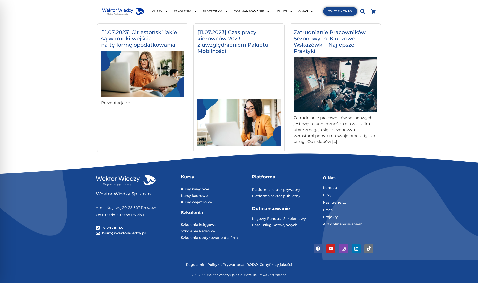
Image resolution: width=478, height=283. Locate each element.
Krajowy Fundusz (267, 218)
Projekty (330, 217)
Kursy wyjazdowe (196, 202)
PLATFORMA (212, 11)
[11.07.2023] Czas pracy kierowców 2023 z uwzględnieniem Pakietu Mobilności (232, 41)
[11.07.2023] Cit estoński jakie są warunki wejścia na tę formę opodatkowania (139, 38)
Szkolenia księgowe (199, 224)
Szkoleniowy (294, 218)
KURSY (157, 11)
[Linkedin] (356, 248)
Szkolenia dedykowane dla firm (209, 237)
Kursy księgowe (195, 189)
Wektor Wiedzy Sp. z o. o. (124, 194)
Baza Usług (262, 225)
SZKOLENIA (182, 11)
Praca (328, 210)
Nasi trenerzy (335, 202)
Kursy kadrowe (194, 195)
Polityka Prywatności (226, 264)
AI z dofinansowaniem (343, 224)
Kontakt (330, 187)
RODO (252, 264)
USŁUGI (281, 11)
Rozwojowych (285, 225)
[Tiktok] (368, 248)
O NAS (303, 11)
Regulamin (196, 264)
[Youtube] (330, 248)
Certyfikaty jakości (276, 264)
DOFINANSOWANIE (249, 11)
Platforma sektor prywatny (276, 189)
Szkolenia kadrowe (198, 231)
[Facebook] (318, 248)
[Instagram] (343, 248)
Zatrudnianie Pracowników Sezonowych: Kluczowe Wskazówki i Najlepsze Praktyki (330, 41)
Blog (327, 195)
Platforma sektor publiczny (276, 196)
